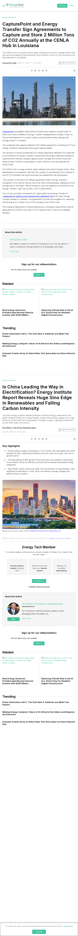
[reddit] (43, 71)
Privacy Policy (68, 926)
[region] (39, 929)
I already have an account (39, 587)
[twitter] (39, 71)
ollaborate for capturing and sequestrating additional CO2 (28, 196)
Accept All (39, 932)
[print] (75, 71)
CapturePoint (8, 131)
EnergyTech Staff (9, 63)
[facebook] (32, 71)
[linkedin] (35, 71)
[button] (3, 5)
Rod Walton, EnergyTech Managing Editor (19, 428)
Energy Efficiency (9, 17)
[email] (46, 71)
